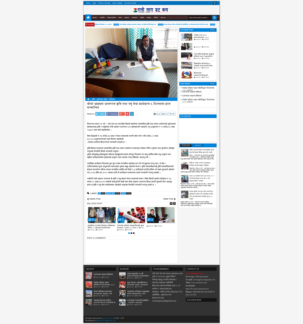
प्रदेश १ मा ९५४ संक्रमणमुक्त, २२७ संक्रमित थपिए (201, 37)
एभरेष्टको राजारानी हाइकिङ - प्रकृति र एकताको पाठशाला (138, 302)
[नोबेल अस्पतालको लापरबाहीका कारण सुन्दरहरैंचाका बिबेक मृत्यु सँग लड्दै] (184, 153)
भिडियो (156, 17)
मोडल (120, 17)
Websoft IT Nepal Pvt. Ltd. (106, 320)
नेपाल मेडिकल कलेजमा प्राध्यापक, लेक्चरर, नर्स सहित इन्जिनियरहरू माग (131, 24)
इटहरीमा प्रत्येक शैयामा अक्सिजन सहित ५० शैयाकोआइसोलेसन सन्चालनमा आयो (101, 227)
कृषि (101, 193)
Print (166, 114)
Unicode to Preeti (130, 3)
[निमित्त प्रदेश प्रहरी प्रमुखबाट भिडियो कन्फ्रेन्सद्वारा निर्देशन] (184, 166)
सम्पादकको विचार (186, 30)
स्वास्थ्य (127, 17)
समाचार (95, 17)
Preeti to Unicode (104, 3)
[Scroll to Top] (299, 320)
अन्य (162, 17)
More (212, 30)
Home (88, 3)
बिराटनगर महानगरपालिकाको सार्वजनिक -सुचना (201, 75)
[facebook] (215, 3)
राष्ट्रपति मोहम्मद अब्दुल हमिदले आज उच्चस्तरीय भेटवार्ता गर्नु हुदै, (204, 56)
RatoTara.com (108, 318)
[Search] (214, 18)
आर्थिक (142, 17)
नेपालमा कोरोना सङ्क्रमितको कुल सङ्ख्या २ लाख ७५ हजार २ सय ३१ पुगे (130, 227)
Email (158, 114)
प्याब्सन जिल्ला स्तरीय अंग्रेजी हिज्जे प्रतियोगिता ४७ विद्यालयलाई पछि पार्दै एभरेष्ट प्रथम (180, 24)
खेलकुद (149, 17)
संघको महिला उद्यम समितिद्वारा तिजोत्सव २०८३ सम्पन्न (104, 284)
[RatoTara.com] (88, 17)
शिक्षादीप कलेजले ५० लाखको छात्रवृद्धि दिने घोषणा (203, 65)
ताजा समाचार (185, 84)
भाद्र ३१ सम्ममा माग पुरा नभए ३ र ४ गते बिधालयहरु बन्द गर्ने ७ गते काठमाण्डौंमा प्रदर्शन (202, 178)
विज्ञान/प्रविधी (112, 17)
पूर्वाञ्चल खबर (113, 193)
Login (94, 3)
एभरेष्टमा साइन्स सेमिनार (192, 96)
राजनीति (102, 17)
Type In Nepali (117, 3)
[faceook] (197, 110)
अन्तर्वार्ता (134, 17)
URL (173, 114)
